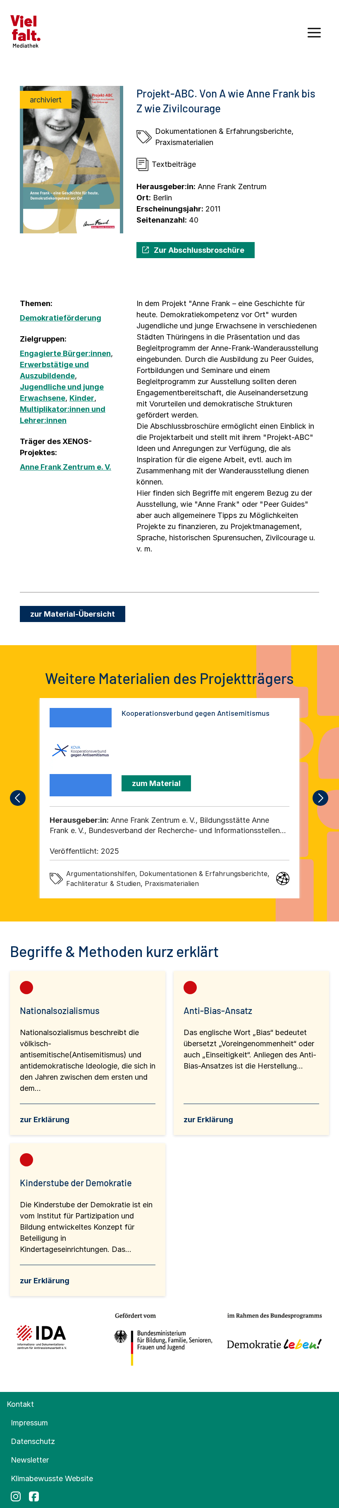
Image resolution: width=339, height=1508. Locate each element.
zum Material (156, 783)
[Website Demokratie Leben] (271, 1340)
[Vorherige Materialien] (18, 798)
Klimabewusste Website (52, 1478)
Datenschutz (33, 1441)
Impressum (29, 1422)
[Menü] (314, 35)
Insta (16, 1496)
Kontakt (20, 1404)
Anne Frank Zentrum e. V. (65, 467)
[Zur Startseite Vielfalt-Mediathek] (25, 30)
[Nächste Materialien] (321, 798)
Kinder (81, 398)
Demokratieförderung (60, 317)
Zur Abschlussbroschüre (199, 250)
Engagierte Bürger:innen (65, 353)
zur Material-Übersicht (72, 614)
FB (34, 1496)
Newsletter (30, 1460)
